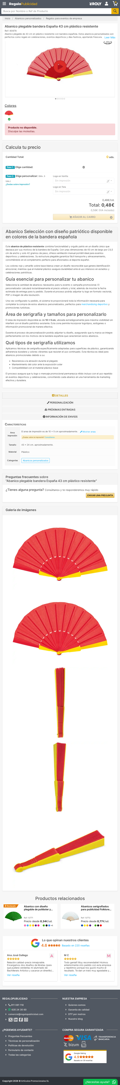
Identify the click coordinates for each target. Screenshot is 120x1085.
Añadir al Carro (83, 216)
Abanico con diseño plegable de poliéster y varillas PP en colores (37, 909)
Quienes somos (76, 1005)
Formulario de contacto (21, 1050)
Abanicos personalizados (35, 460)
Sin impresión (62, 180)
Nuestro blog (75, 1018)
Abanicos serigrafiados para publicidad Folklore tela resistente (95, 909)
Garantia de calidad (78, 1009)
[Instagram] (26, 1020)
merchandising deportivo (94, 304)
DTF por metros (76, 1014)
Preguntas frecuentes (20, 1036)
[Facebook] (21, 1020)
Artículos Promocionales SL (35, 1081)
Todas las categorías (19, 1054)
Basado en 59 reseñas (83, 1060)
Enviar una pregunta (100, 495)
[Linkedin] (16, 1020)
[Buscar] (115, 11)
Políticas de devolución (21, 1045)
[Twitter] (11, 1020)
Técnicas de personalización (24, 1041)
